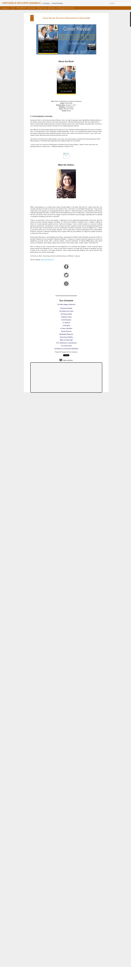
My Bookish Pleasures (66, 334)
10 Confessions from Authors (65, 8)
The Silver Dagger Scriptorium (66, 304)
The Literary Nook (66, 346)
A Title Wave (66, 325)
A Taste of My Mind (66, 328)
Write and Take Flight (66, 340)
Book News (51, 8)
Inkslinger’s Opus (66, 317)
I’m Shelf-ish (66, 323)
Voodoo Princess (66, 331)
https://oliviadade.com (47, 260)
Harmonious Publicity (66, 337)
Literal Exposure (66, 320)
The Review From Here (66, 311)
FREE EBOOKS (21, 8)
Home (13, 8)
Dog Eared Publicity (66, 308)
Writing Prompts (42, 8)
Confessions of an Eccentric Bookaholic (66, 349)
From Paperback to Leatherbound (66, 343)
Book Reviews (31, 8)
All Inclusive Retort (66, 314)
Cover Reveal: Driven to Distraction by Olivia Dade (66, 18)
